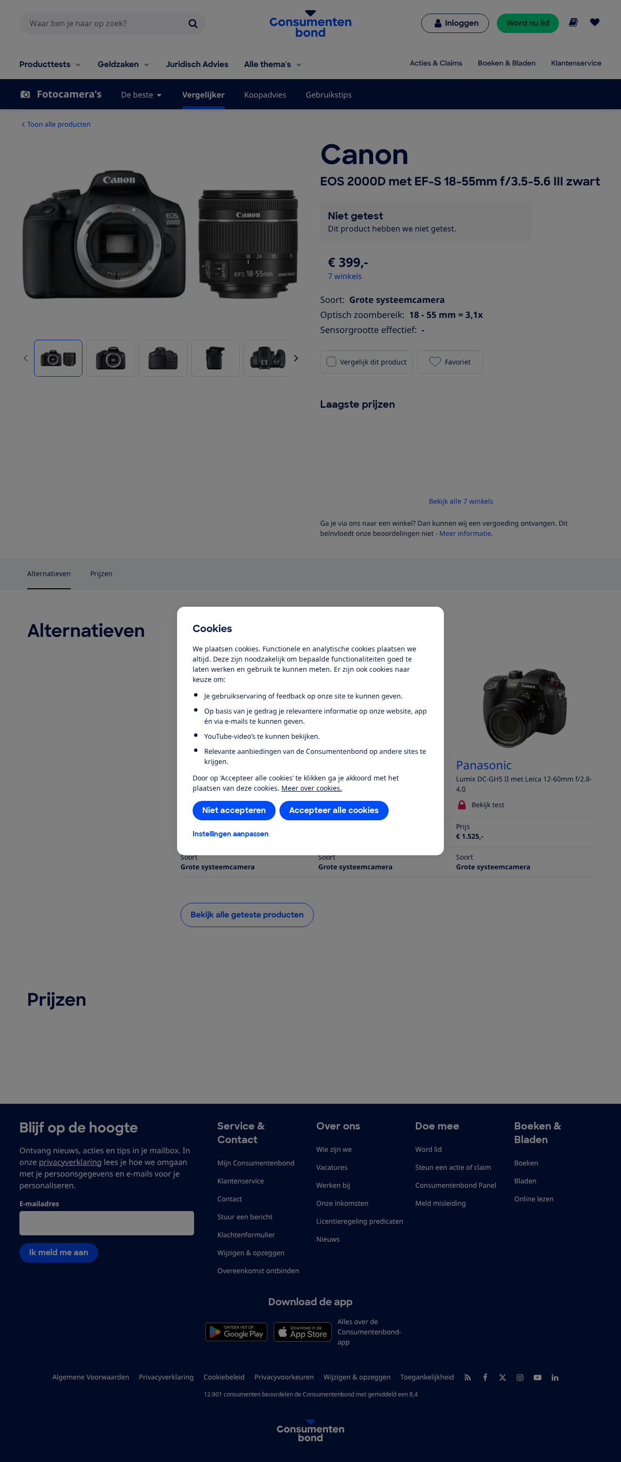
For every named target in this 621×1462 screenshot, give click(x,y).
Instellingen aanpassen (231, 834)
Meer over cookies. (311, 788)
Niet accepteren (234, 810)
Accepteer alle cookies (334, 810)
